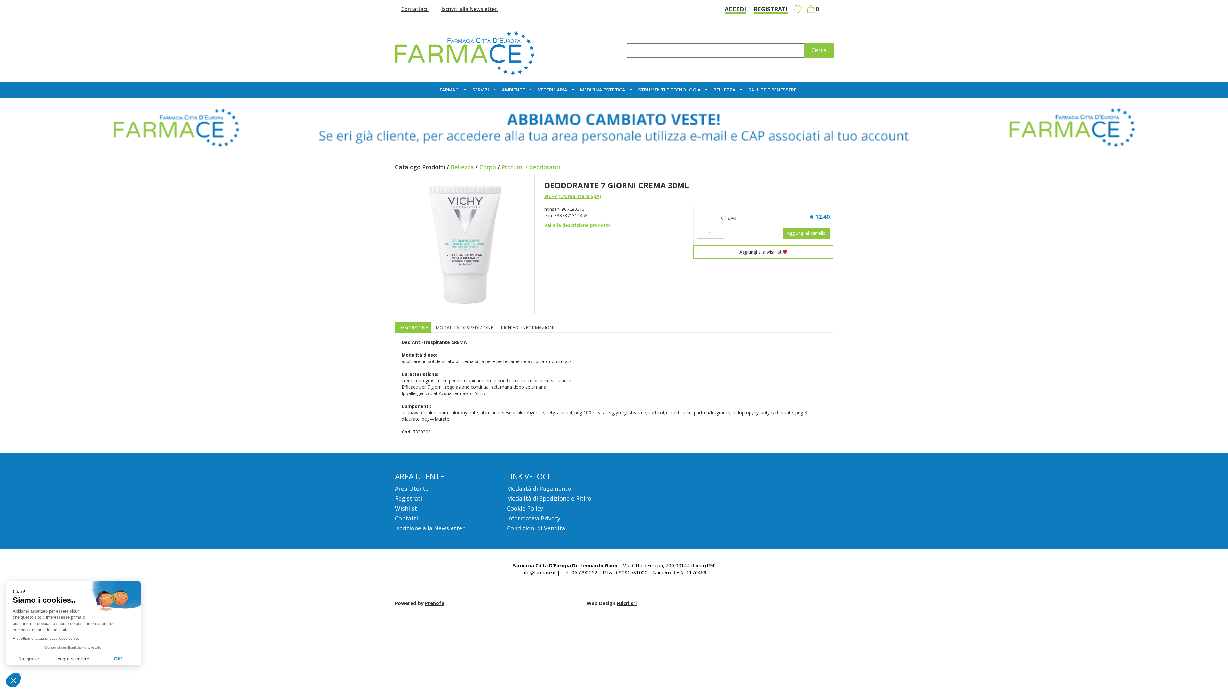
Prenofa (434, 603)
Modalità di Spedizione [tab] (464, 327)
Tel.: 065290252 (579, 572)
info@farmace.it (539, 572)
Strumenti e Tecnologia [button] (669, 89)
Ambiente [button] (513, 89)
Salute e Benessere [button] (772, 89)
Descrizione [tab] (413, 327)
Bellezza (462, 167)
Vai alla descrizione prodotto (577, 225)
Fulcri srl (627, 603)
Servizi (480, 89)
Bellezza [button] (724, 89)
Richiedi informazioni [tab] (527, 327)
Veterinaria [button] (552, 89)
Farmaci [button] (450, 89)
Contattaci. (415, 8)
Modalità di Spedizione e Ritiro (549, 498)
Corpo (487, 167)
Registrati (771, 9)
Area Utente (412, 488)
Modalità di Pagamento (539, 488)
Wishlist (797, 9)
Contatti (406, 518)
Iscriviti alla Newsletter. (469, 8)
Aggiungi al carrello (806, 233)
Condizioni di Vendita (536, 528)
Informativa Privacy (533, 518)
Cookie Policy (525, 508)
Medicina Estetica (602, 89)
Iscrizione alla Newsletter (430, 528)
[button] (700, 233)
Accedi (735, 9)
